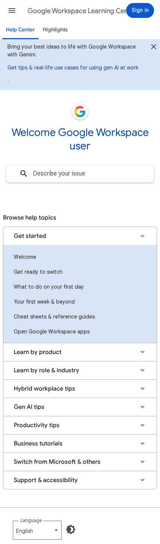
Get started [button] (30, 236)
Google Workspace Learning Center (82, 11)
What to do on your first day (49, 286)
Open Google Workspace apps (52, 331)
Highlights (55, 30)
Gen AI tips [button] (29, 407)
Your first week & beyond (44, 301)
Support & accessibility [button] (46, 480)
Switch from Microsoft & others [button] (57, 462)
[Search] (24, 174)
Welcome (25, 257)
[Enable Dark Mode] (71, 529)
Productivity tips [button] (37, 425)
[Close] (153, 48)
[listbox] (37, 530)
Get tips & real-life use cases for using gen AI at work (72, 67)
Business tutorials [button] (38, 443)
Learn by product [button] (37, 352)
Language (31, 520)
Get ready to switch (38, 271)
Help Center (20, 30)
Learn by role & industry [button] (46, 370)
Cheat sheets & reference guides (54, 316)
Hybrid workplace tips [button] (44, 388)
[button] (12, 10)
